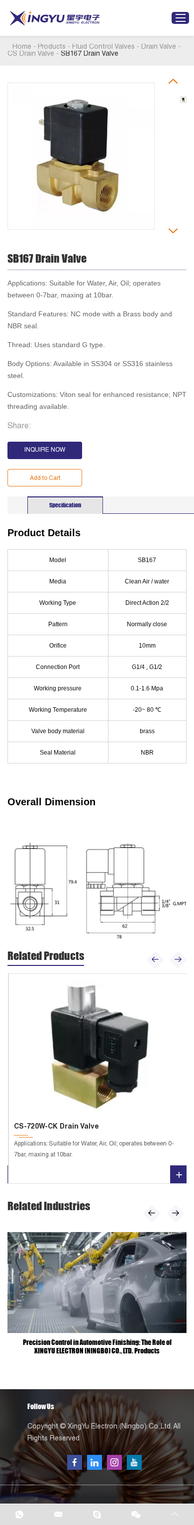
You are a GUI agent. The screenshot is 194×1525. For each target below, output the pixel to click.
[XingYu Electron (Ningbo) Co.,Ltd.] (54, 18)
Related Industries (48, 1206)
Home (21, 47)
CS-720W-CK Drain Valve (56, 1127)
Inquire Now (44, 450)
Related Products (45, 955)
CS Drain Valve (30, 54)
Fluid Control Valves (103, 47)
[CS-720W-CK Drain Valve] (98, 1046)
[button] (155, 959)
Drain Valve (158, 47)
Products (52, 47)
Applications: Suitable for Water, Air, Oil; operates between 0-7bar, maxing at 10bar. (94, 1149)
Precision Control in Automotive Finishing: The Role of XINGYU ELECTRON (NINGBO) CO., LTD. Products (97, 1346)
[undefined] (81, 156)
